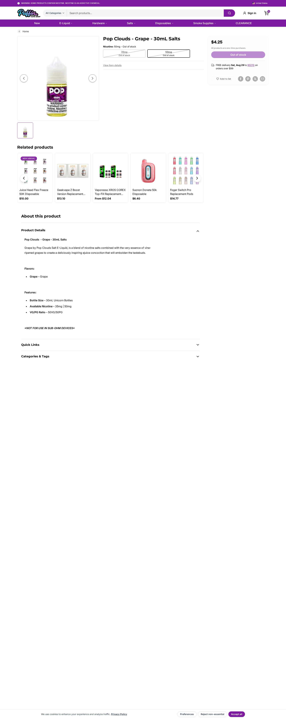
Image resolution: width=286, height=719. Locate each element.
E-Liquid (64, 23)
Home (26, 31)
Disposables (163, 23)
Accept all (236, 714)
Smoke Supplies (203, 23)
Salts (130, 23)
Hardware (98, 23)
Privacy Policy (119, 714)
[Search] (229, 13)
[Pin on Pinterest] (248, 78)
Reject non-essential (212, 714)
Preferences (187, 714)
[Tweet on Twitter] (255, 78)
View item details (112, 65)
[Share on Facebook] (240, 78)
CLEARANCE (244, 23)
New (37, 23)
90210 (250, 65)
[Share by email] (262, 78)
